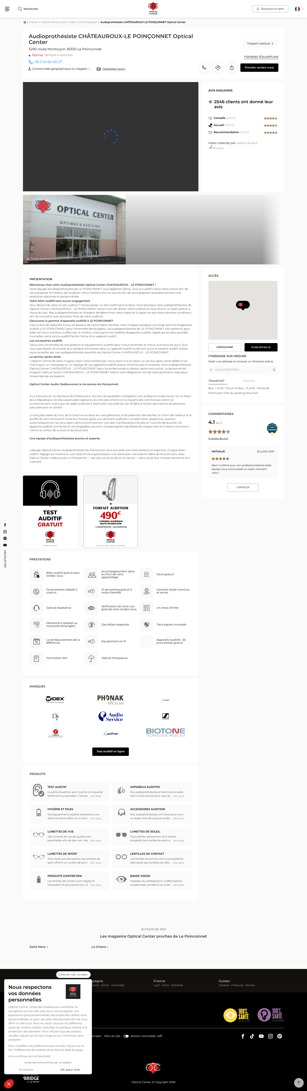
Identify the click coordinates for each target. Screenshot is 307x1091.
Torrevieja (117, 985)
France (159, 981)
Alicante (93, 985)
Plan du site (112, 1036)
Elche (105, 985)
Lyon (157, 985)
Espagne (95, 981)
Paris (165, 985)
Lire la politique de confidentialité (29, 1056)
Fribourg (237, 985)
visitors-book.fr (247, 143)
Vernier (250, 985)
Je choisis (26, 1069)
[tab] (225, 381)
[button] (9, 1084)
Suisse (224, 981)
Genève (224, 985)
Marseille (177, 985)
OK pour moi (70, 1069)
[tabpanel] (243, 391)
